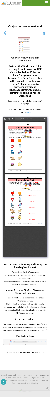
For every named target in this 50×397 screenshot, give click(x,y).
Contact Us (44, 375)
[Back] (5, 33)
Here (28, 112)
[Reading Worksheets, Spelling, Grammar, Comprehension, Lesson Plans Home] (44, 33)
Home (3, 375)
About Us (11, 375)
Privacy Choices (7, 386)
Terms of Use (21, 375)
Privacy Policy (33, 375)
